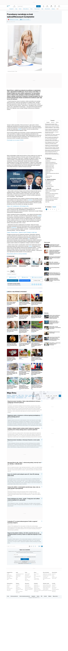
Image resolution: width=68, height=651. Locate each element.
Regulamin (33, 596)
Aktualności (17, 11)
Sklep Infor (26, 579)
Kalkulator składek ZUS (49, 170)
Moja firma (13, 11)
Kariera (38, 596)
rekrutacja (9, 274)
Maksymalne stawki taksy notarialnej (51, 199)
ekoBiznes (8, 397)
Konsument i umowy (28, 576)
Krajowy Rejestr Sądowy (49, 186)
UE (28, 238)
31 (46, 209)
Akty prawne (27, 583)
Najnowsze (52, 122)
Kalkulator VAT (36, 587)
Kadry (17, 572)
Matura (17, 590)
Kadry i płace (9, 589)
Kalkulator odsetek (36, 588)
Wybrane (57, 122)
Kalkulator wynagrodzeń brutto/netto (51, 163)
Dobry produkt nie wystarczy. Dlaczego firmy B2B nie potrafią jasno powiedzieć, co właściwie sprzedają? (52, 151)
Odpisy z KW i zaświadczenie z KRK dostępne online (18, 206)
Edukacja (17, 583)
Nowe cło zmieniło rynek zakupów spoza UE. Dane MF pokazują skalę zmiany (52, 138)
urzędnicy (40, 215)
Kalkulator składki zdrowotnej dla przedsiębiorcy (50, 160)
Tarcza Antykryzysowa (19, 397)
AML (43, 579)
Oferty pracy (54, 591)
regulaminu (25, 556)
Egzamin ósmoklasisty (19, 591)
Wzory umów (54, 588)
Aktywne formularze (51, 179)
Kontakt (45, 596)
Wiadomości (9, 590)
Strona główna (9, 11)
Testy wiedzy (18, 592)
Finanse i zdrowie (36, 579)
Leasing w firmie (31, 395)
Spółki (19, 395)
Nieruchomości (54, 572)
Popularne (47, 122)
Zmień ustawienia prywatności (24, 596)
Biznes (23, 395)
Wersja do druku (13, 277)
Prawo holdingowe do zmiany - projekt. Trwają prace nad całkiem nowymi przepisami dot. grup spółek (51, 143)
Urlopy (17, 577)
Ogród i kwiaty (54, 578)
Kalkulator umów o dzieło (49, 166)
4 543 (39, 546)
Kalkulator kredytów (48, 169)
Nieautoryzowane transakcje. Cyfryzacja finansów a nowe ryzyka (51, 132)
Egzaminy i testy (18, 588)
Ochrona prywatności (14, 596)
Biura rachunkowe (46, 572)
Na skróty (53, 583)
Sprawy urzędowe (27, 577)
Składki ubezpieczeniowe (46, 587)
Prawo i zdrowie (27, 580)
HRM (16, 579)
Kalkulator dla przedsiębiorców (50, 162)
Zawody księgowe (9, 578)
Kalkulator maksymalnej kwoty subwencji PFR (52, 174)
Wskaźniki (49, 188)
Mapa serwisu (55, 596)
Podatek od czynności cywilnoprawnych (52, 197)
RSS (41, 596)
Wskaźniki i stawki (46, 583)
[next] (42, 546)
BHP (16, 578)
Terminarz (49, 206)
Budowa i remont (54, 577)
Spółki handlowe (48, 182)
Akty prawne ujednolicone (28, 589)
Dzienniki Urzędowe (28, 587)
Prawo (26, 396)
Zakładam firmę (14, 395)
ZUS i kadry (8, 577)
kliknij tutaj (30, 563)
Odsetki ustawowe (45, 589)
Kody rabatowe (54, 587)
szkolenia (30, 199)
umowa (30, 246)
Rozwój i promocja (9, 588)
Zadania (8, 587)
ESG (25, 397)
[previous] (29, 546)
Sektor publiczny (9, 583)
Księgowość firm (9, 572)
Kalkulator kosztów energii (49, 167)
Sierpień (54, 206)
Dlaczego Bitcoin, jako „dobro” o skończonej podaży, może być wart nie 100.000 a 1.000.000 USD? (52, 135)
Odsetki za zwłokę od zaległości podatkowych (50, 191)
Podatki (29, 396)
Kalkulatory (49, 158)
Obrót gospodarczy (10, 576)
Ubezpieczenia (18, 576)
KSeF (8, 579)
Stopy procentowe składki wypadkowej (51, 193)
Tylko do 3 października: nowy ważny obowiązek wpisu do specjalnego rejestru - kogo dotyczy (52, 153)
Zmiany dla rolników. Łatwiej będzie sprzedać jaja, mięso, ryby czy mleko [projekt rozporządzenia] (52, 140)
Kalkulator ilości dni (48, 176)
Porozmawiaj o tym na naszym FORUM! (15, 140)
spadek (19, 129)
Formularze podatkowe (55, 589)
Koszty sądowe (47, 183)
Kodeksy (26, 590)
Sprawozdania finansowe (46, 578)
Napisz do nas (25, 277)
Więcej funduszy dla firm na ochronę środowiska (17, 253)
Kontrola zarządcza (48, 184)
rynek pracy (13, 227)
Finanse (26, 395)
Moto (34, 577)
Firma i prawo (47, 242)
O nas (8, 596)
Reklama (49, 596)
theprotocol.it (54, 590)
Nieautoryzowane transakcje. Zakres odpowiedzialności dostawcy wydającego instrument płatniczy (52, 125)
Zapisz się (24, 559)
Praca (26, 578)
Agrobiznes (34, 396)
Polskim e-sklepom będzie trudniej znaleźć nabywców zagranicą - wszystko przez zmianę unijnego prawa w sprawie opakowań (52, 130)
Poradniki (13, 397)
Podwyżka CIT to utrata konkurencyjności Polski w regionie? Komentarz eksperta (52, 145)
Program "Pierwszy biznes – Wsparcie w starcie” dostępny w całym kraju (22, 232)
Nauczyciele (17, 587)
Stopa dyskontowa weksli (49, 200)
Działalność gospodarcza (49, 180)
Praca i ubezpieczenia (20, 396)
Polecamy (46, 313)
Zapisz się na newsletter (38, 277)
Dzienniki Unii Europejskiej (29, 588)
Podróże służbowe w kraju (49, 196)
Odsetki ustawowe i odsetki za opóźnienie (52, 189)
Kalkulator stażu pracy (37, 589)
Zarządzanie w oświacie (19, 589)
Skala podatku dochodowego (47, 590)
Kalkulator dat (47, 177)
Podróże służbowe (45, 588)
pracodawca (14, 274)
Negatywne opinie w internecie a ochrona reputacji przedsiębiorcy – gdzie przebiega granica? (52, 127)
